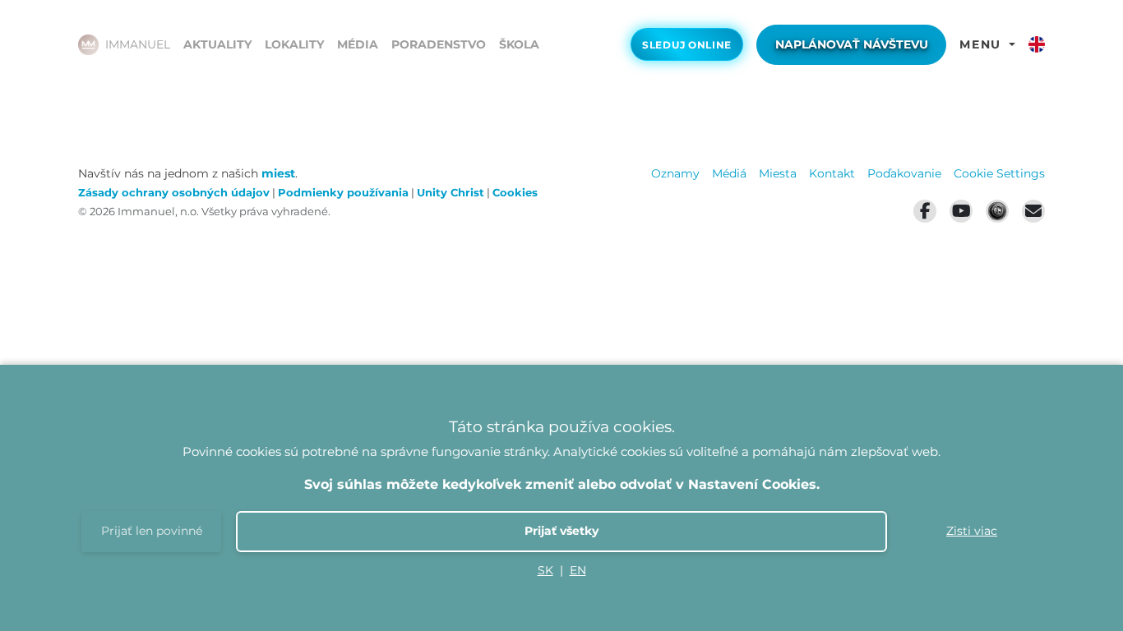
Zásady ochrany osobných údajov (174, 193)
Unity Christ (450, 193)
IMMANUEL (137, 44)
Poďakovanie (904, 173)
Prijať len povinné (151, 530)
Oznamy (675, 173)
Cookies (515, 193)
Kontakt (832, 173)
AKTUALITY (217, 44)
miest (278, 173)
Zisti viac (971, 530)
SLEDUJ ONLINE (687, 45)
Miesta (778, 173)
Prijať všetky (561, 530)
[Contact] (1033, 211)
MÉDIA (357, 44)
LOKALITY (294, 44)
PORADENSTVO (438, 44)
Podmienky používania (343, 193)
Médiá (729, 173)
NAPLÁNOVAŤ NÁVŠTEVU (851, 44)
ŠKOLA (519, 44)
